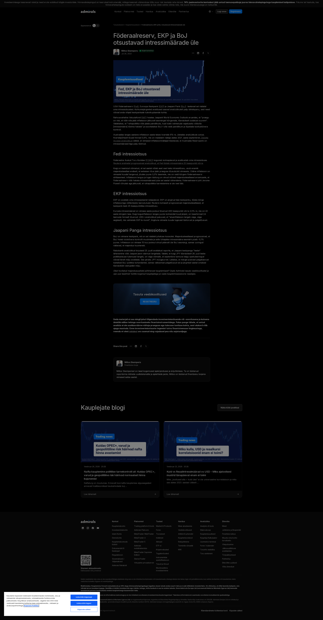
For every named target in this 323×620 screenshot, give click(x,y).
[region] (52, 604)
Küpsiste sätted (83, 609)
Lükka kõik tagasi (84, 603)
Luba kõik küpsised (84, 597)
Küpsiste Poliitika (31, 606)
